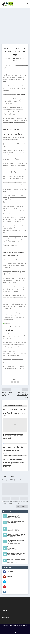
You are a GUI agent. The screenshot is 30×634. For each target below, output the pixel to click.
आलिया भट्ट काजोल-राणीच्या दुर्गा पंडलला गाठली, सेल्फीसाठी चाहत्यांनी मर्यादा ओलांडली (16, 554)
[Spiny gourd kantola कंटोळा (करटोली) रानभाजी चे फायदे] (15, 443)
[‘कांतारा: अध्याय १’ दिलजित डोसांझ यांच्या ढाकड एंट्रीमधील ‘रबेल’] (5, 560)
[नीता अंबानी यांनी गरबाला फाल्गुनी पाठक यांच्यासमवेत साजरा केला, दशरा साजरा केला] (5, 516)
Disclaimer (4, 610)
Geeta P (13, 58)
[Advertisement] (15, 23)
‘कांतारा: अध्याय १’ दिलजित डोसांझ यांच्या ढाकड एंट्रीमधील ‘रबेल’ (16, 560)
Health (13, 60)
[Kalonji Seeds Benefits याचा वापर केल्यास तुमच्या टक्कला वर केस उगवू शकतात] (15, 455)
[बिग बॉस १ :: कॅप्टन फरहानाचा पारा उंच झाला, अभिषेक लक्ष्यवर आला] (5, 548)
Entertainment (17, 517)
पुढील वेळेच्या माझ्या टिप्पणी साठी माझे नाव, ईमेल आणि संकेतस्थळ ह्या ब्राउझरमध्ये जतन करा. (15, 502)
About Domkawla (6, 606)
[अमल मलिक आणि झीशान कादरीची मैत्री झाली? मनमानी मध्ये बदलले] (5, 541)
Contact (3, 603)
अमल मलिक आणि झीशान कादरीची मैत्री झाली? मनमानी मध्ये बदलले (15, 541)
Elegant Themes (12, 625)
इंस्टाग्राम (23, 94)
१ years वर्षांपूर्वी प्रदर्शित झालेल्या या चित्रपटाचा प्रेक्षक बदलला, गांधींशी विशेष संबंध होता (16, 535)
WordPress (24, 625)
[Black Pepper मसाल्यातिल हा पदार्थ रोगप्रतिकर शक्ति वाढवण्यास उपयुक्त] (15, 406)
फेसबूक (18, 94)
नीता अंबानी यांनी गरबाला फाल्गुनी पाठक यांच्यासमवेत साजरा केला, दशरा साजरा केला (16, 515)
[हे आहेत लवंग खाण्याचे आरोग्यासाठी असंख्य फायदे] (15, 425)
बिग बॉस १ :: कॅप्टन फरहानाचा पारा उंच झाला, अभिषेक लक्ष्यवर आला (15, 547)
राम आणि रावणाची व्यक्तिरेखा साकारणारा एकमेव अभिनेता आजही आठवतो (15, 522)
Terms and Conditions (7, 614)
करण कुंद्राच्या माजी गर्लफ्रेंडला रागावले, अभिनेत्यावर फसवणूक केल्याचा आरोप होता (16, 528)
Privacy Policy (5, 617)
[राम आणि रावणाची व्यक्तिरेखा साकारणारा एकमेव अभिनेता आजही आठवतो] (5, 522)
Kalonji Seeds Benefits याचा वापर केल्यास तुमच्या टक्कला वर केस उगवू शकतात (13, 462)
